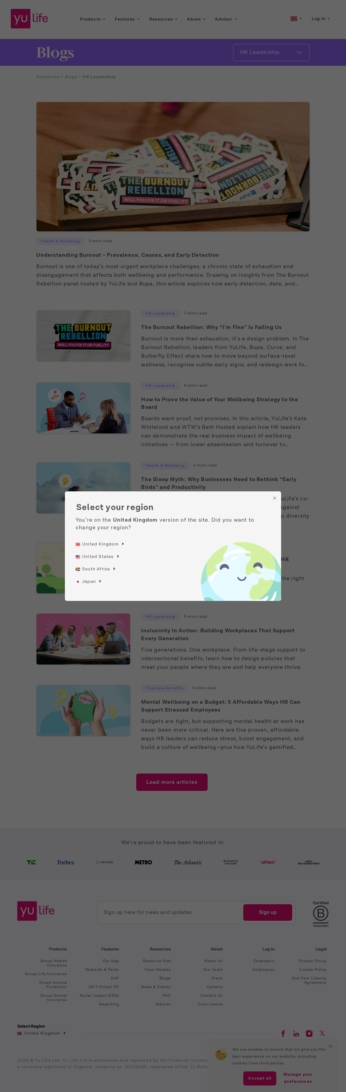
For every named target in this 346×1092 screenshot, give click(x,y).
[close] (274, 498)
